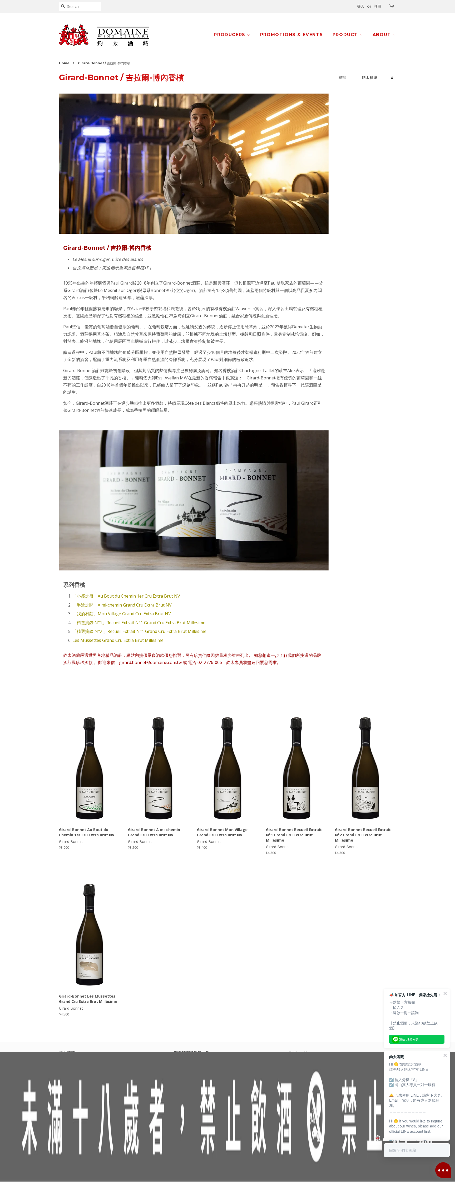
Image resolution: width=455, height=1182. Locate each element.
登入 (360, 6)
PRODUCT (346, 34)
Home (64, 63)
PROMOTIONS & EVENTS (291, 34)
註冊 (377, 6)
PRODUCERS (230, 34)
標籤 (342, 77)
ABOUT (383, 34)
